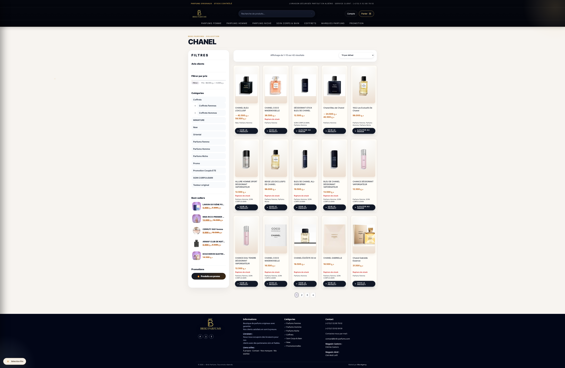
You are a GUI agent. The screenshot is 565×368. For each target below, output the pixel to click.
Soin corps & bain (287, 23)
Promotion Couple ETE (204, 170)
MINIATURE (199, 120)
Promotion (357, 23)
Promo (196, 163)
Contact (255, 350)
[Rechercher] (311, 13)
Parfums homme (237, 23)
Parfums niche (262, 23)
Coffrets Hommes (208, 113)
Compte (351, 13)
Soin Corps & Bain (294, 338)
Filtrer (195, 83)
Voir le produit (244, 131)
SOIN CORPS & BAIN (203, 177)
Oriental (197, 134)
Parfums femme (211, 23)
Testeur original (201, 185)
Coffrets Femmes (207, 105)
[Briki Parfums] (199, 14)
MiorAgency (362, 364)
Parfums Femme (201, 141)
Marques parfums (333, 23)
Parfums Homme (201, 149)
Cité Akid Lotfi (331, 355)
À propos (247, 350)
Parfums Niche (200, 156)
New (195, 127)
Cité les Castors (332, 347)
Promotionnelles (293, 346)
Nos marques (266, 350)
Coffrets (310, 23)
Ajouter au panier (305, 131)
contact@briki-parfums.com (337, 338)
